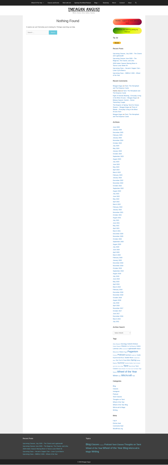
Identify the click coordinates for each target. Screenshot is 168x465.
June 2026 (116, 127)
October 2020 (117, 239)
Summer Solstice (129, 363)
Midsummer (116, 352)
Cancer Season (117, 346)
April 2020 (116, 252)
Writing (115, 410)
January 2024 (117, 151)
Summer (121, 363)
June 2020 (116, 249)
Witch (119, 375)
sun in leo (115, 366)
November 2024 (118, 140)
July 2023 (116, 162)
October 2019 (117, 268)
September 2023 (118, 156)
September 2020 (118, 241)
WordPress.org (118, 428)
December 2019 (118, 263)
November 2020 (118, 236)
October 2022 (117, 186)
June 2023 (116, 164)
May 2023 (116, 167)
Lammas (115, 348)
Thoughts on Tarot (119, 399)
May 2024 (116, 148)
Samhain (128, 355)
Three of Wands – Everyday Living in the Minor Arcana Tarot (125, 109)
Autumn (130, 344)
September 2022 (118, 188)
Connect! (122, 2)
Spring (133, 360)
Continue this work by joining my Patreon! (127, 31)
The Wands (135, 368)
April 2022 (116, 202)
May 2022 (116, 199)
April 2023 (116, 170)
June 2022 (116, 196)
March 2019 (117, 287)
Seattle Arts (133, 355)
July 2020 (116, 247)
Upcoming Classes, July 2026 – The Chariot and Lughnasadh (43, 443)
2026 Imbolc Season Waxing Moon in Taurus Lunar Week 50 (42, 449)
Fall (128, 346)
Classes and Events (53, 2)
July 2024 (116, 146)
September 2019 (118, 271)
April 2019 (116, 284)
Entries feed (117, 423)
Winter (115, 376)
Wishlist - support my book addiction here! (127, 22)
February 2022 (117, 207)
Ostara (121, 352)
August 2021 (117, 218)
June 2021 (116, 223)
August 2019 (117, 273)
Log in (115, 420)
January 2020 (117, 260)
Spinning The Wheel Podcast (82, 2)
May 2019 (116, 281)
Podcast (121, 355)
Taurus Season (122, 368)
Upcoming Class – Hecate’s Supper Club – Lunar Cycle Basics (43, 451)
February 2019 (117, 289)
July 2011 (116, 321)
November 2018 (118, 295)
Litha (120, 348)
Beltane (135, 344)
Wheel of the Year (127, 371)
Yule (133, 375)
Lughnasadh (132, 348)
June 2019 (116, 279)
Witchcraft (126, 375)
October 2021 (117, 215)
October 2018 (117, 297)
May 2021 (116, 225)
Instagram (116, 391)
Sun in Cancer (136, 363)
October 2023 (117, 154)
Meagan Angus (117, 86)
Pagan (125, 352)
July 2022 (116, 194)
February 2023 (117, 175)
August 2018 (117, 300)
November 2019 (118, 265)
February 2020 (117, 257)
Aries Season (116, 344)
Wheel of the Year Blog (120, 405)
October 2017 (117, 311)
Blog (114, 386)
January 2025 (117, 138)
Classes (124, 346)
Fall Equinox (132, 346)
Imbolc (139, 346)
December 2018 (118, 292)
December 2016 (118, 316)
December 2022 (118, 180)
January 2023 (117, 178)
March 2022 (117, 204)
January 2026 (117, 130)
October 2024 (117, 143)
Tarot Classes (117, 397)
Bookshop (106, 2)
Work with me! (67, 2)
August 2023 (117, 159)
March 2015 (117, 319)
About (129, 2)
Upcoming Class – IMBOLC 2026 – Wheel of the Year (40, 454)
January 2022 (117, 209)
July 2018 (116, 303)
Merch (114, 2)
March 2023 (117, 172)
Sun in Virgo (120, 366)
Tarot (125, 366)
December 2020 (118, 234)
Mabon (139, 348)
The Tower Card (129, 368)
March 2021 (117, 231)
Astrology (124, 344)
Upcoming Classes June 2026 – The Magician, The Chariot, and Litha (45, 446)
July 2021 (116, 220)
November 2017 (118, 308)
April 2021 (116, 228)
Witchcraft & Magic (119, 407)
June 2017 (116, 313)
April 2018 (116, 305)
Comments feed (118, 426)
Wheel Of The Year (36, 2)
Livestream (124, 348)
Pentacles (115, 355)
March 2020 (117, 255)
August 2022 (117, 191)
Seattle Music (129, 357)
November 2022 (118, 183)
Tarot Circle (132, 366)
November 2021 (118, 212)
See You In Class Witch (123, 360)
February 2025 (117, 135)
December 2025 (118, 132)
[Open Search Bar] (135, 3)
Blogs (96, 2)
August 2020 (117, 244)
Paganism (132, 351)
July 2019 (116, 276)
